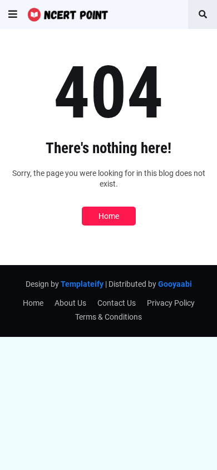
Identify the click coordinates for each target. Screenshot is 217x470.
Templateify (82, 284)
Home (108, 216)
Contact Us (116, 302)
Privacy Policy (171, 302)
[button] (13, 14)
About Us (70, 302)
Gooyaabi (175, 284)
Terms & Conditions (108, 316)
